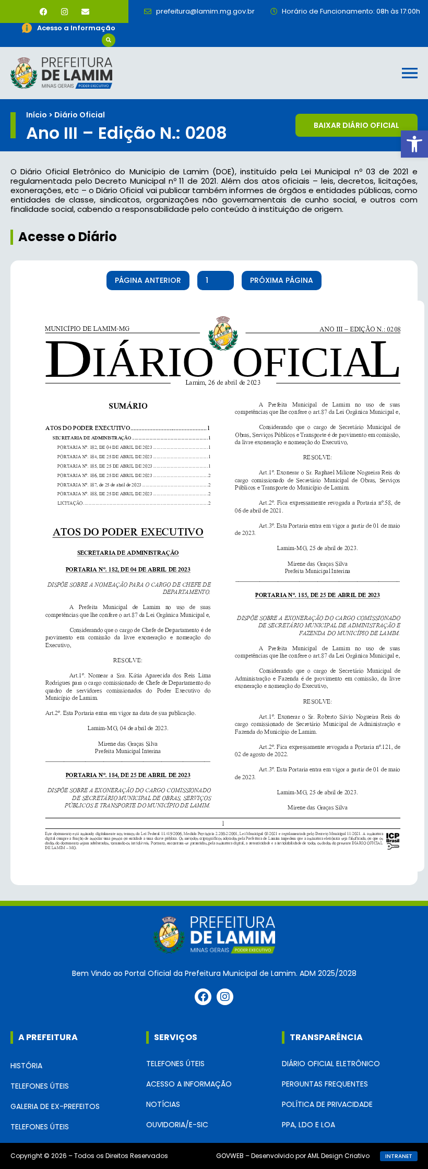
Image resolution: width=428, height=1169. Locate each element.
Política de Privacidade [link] (327, 1104)
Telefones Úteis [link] (39, 1086)
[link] (414, 144)
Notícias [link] (163, 1104)
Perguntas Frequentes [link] (325, 1084)
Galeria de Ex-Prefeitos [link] (55, 1106)
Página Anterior (148, 280)
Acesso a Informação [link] (189, 1084)
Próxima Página (281, 280)
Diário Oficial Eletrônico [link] (331, 1063)
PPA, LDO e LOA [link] (308, 1124)
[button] (108, 40)
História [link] (26, 1065)
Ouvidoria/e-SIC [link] (177, 1124)
